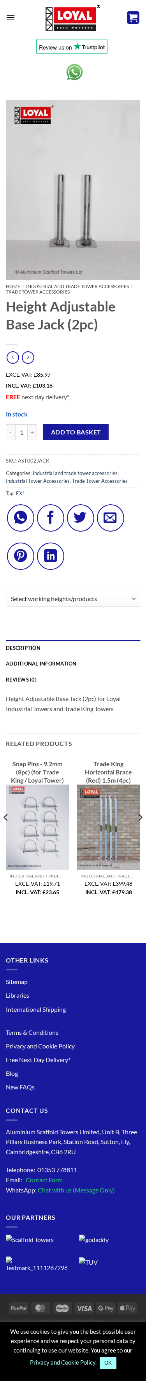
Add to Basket (76, 432)
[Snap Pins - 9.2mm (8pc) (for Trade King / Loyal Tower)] (37, 827)
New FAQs (20, 1087)
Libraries (17, 995)
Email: (34, 1179)
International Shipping (36, 1009)
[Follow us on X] (80, 518)
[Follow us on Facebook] (50, 518)
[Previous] (6, 833)
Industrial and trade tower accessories (77, 286)
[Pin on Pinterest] (20, 556)
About (47, 1321)
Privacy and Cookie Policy (40, 1046)
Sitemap (17, 981)
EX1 (20, 493)
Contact (68, 1321)
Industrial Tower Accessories (38, 481)
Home (13, 286)
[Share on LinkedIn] (50, 556)
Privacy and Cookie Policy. (63, 1362)
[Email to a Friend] (110, 518)
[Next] (139, 833)
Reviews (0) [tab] (21, 679)
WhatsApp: (60, 1190)
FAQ (102, 1321)
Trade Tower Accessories (38, 292)
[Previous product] (28, 357)
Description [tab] (23, 648)
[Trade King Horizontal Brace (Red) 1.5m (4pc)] (108, 827)
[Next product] (13, 357)
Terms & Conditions (32, 1032)
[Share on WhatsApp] (20, 518)
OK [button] (108, 1363)
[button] (10, 17)
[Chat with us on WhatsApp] (74, 72)
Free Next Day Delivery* (38, 1059)
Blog (12, 1073)
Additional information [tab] (41, 663)
